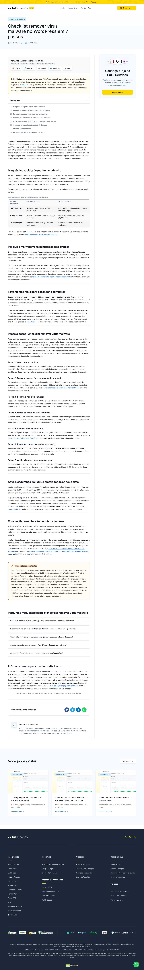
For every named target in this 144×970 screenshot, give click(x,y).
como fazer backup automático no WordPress (61, 388)
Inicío (63, 8)
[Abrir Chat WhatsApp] (136, 964)
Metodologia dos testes (22, 129)
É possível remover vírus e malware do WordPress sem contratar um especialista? (43, 629)
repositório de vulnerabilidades (75, 551)
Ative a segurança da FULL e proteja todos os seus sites (34, 121)
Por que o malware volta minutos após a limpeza (31, 110)
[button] (66, 709)
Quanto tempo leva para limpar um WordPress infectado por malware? (38, 645)
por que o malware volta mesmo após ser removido (50, 277)
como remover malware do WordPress (23, 438)
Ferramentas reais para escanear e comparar (30, 114)
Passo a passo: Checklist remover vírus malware (31, 118)
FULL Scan (31, 322)
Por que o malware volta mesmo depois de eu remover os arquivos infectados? (42, 621)
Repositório (72, 8)
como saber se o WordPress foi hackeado (42, 235)
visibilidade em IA (17, 774)
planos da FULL (14, 509)
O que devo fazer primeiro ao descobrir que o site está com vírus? (36, 653)
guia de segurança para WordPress (64, 686)
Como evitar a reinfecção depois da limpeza (30, 125)
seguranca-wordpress (17, 19)
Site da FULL (86, 8)
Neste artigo (15, 100)
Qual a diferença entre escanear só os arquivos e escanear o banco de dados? (41, 637)
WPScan (23, 85)
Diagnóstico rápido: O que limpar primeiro (29, 107)
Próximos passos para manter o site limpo (29, 132)
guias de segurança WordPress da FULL (44, 551)
